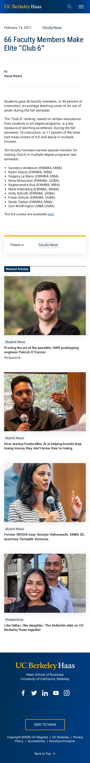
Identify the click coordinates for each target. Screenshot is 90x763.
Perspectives (14, 619)
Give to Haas (45, 725)
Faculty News (52, 28)
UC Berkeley (61, 737)
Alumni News (14, 438)
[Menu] (81, 6)
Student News (15, 342)
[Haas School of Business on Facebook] (23, 693)
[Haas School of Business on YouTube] (56, 693)
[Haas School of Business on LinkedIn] (45, 693)
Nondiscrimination (62, 741)
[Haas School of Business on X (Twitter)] (34, 693)
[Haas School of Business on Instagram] (66, 693)
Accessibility (37, 741)
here (51, 214)
